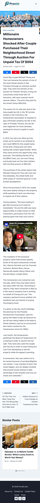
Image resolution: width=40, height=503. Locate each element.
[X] (20, 498)
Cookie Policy (30, 491)
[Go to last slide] (5, 446)
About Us (8, 491)
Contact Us (18, 491)
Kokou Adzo (8, 66)
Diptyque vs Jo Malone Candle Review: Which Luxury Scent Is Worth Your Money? (19, 455)
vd (7, 461)
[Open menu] (36, 3)
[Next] (34, 446)
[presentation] (20, 436)
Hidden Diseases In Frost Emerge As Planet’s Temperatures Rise (30, 398)
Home (16, 495)
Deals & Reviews (8, 30)
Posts (23, 495)
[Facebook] (16, 498)
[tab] (16, 470)
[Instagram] (23, 498)
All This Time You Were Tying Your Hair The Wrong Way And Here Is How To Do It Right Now (10, 400)
